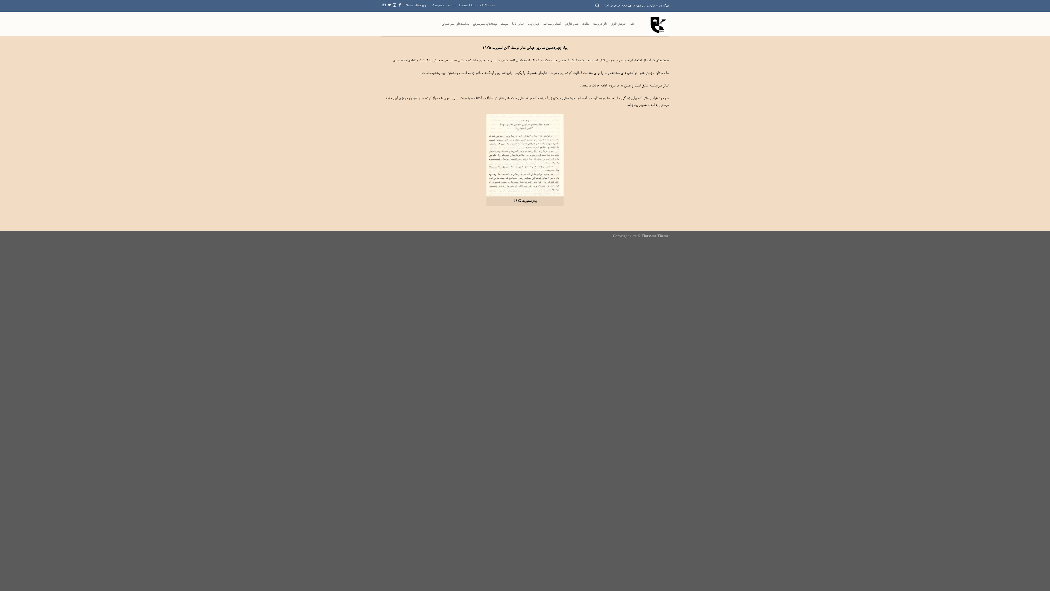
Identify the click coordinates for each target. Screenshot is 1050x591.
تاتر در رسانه (600, 24)
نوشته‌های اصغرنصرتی (485, 24)
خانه (632, 24)
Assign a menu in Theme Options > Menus (463, 5)
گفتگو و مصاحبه (552, 24)
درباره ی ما (533, 24)
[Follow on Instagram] (394, 5)
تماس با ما (518, 24)
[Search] (597, 6)
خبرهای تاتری (618, 24)
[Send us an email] (384, 5)
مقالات (585, 24)
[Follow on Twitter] (389, 5)
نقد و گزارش (572, 24)
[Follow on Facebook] (399, 5)
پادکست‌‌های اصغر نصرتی (455, 24)
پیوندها (504, 24)
